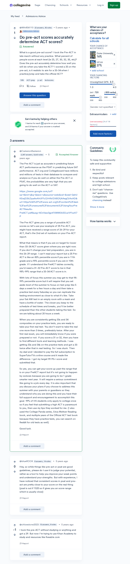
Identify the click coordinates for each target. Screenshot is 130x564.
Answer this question (34, 95)
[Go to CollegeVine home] (20, 5)
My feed (15, 16)
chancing (97, 200)
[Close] (74, 120)
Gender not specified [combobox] (101, 106)
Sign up (114, 5)
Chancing (50, 5)
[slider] (113, 84)
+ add (113, 114)
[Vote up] (14, 28)
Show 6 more (97, 206)
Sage (37, 5)
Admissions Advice (36, 16)
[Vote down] (14, 37)
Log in (100, 5)
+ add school (97, 70)
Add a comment (31, 104)
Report (45, 86)
